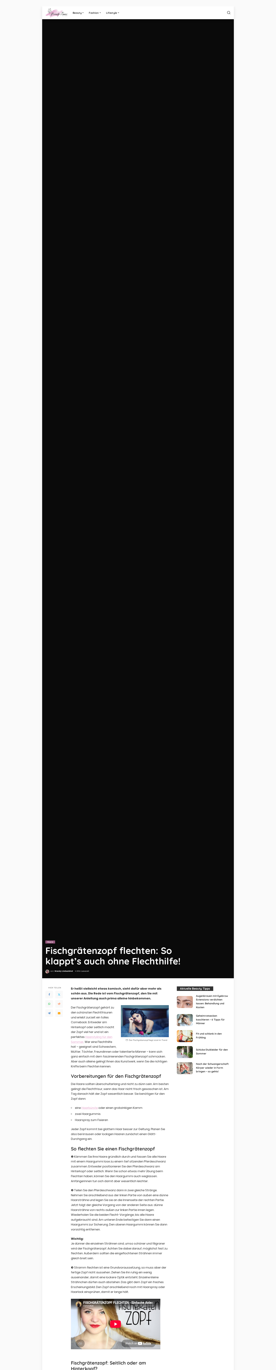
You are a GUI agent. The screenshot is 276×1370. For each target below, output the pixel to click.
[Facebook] (49, 994)
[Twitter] (59, 994)
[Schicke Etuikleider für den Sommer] (185, 1052)
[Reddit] (59, 1004)
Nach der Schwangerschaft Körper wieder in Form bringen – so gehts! (212, 1067)
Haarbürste (89, 1108)
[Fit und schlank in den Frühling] (185, 1036)
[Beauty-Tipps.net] (56, 13)
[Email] (59, 1013)
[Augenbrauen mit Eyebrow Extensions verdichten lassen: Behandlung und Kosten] (185, 1002)
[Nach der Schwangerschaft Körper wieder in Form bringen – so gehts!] (185, 1068)
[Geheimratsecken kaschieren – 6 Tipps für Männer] (185, 1020)
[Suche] (229, 12)
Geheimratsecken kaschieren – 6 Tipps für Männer (210, 1019)
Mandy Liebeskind (64, 971)
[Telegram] (49, 1013)
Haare (50, 942)
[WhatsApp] (49, 1004)
